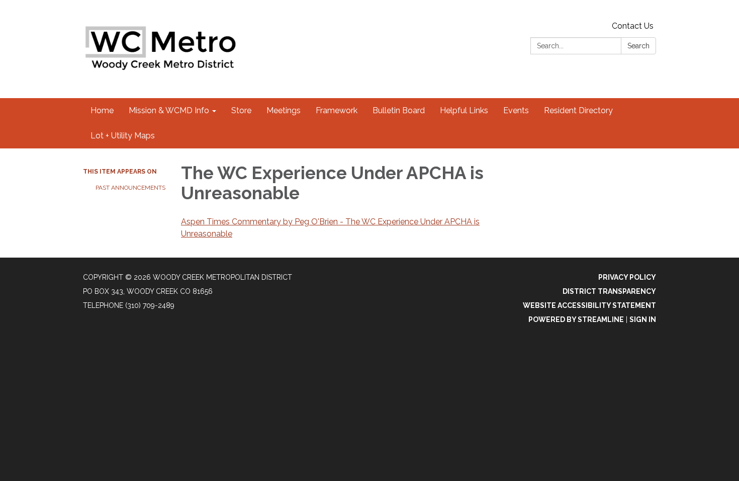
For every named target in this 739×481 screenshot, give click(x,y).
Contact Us (633, 26)
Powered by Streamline (576, 319)
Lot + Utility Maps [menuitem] (122, 135)
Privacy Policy (627, 277)
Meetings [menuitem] (283, 110)
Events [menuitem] (516, 110)
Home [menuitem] (102, 110)
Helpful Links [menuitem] (464, 110)
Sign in (642, 319)
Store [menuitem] (241, 110)
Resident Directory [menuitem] (578, 110)
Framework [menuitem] (336, 110)
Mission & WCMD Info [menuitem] (169, 110)
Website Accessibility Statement (589, 305)
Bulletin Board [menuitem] (399, 110)
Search (638, 46)
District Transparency (609, 291)
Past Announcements (130, 187)
